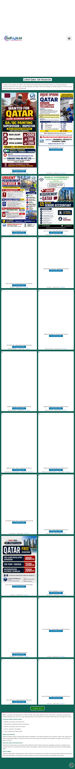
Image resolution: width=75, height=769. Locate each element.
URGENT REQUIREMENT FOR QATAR (19, 169)
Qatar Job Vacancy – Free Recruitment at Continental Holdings (19, 584)
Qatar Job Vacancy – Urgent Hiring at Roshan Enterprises (56, 231)
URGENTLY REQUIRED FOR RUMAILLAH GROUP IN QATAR (19, 406)
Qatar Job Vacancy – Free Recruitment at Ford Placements (19, 700)
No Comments (26, 173)
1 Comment (26, 594)
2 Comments (64, 533)
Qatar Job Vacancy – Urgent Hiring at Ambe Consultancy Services (56, 696)
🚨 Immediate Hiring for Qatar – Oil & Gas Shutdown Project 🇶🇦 (19, 520)
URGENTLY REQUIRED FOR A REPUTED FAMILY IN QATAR (56, 334)
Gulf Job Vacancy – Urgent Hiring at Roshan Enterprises (56, 529)
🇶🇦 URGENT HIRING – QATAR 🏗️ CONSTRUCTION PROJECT (19, 468)
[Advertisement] (37, 764)
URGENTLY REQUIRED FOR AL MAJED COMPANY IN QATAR (56, 406)
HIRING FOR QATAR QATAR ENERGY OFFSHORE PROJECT (56, 468)
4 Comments (67, 471)
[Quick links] (71, 765)
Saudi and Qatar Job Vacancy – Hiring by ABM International (56, 268)
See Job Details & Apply (19, 171)
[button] (69, 38)
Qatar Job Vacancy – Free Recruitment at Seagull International (56, 629)
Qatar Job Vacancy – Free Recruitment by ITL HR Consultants (19, 283)
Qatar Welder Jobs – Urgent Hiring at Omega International (19, 345)
